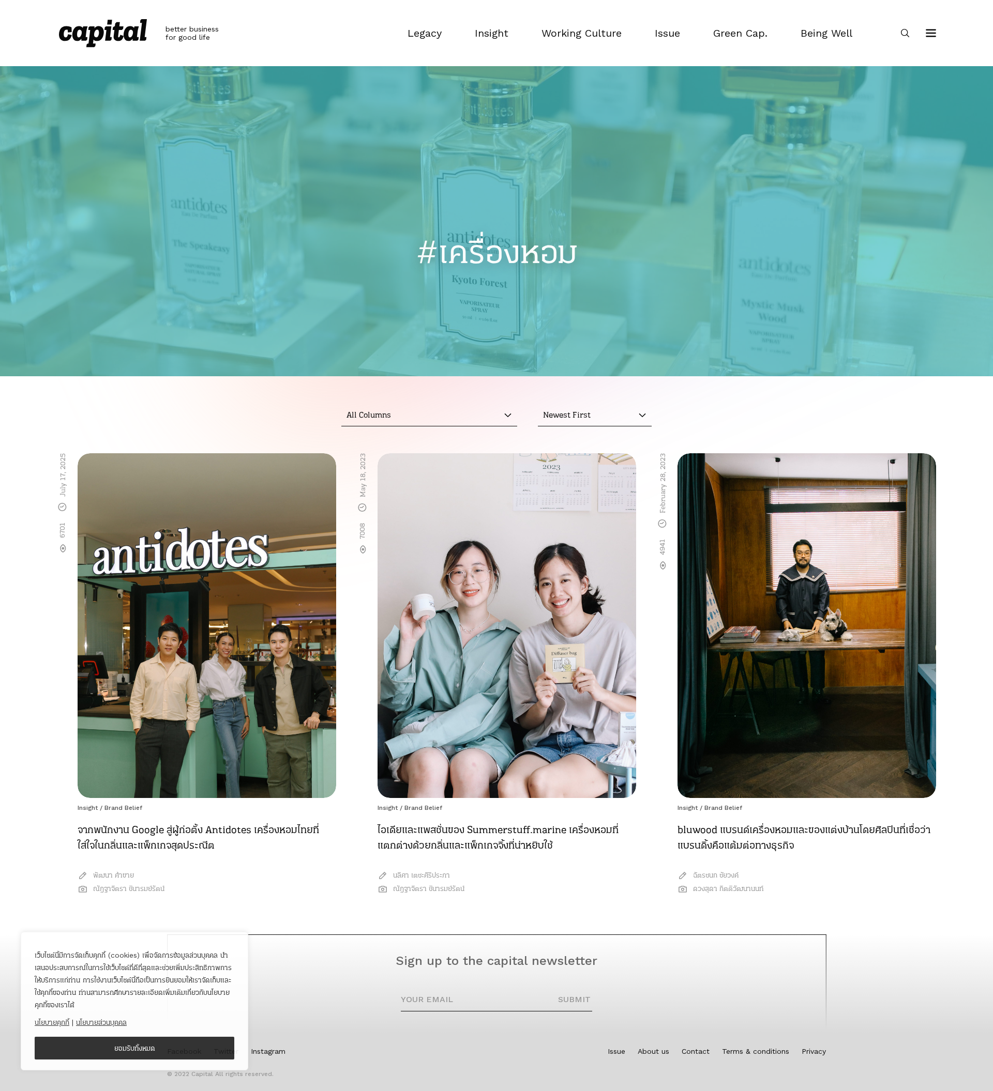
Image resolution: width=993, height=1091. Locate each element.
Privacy (814, 1051)
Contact (696, 1051)
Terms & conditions (755, 1051)
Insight (88, 807)
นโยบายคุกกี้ (52, 1022)
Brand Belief (123, 807)
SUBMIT (574, 999)
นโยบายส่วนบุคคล (101, 1022)
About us (653, 1051)
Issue (616, 1051)
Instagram (268, 1051)
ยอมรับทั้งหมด (134, 1048)
